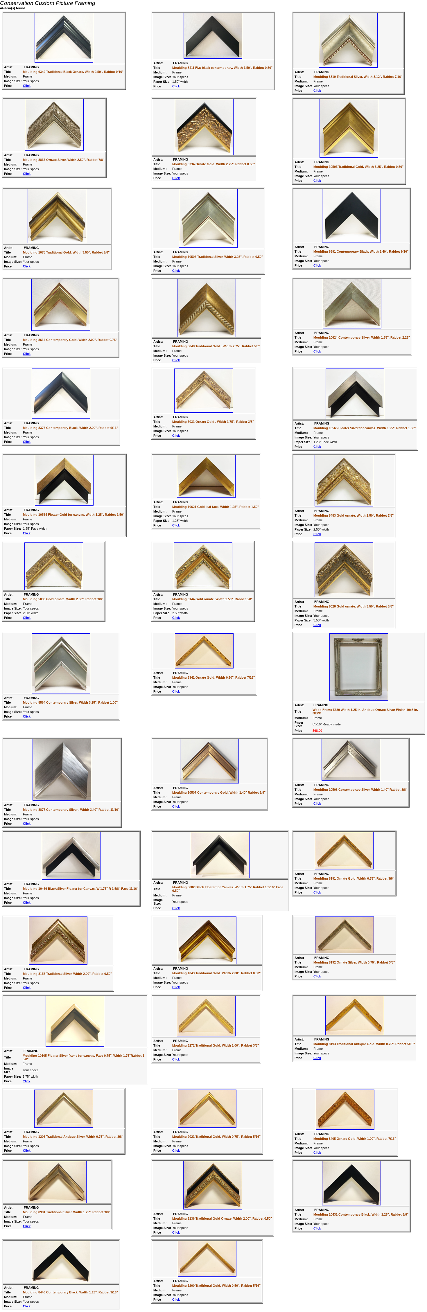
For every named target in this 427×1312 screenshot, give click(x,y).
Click (27, 85)
